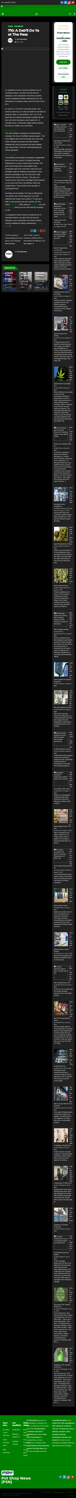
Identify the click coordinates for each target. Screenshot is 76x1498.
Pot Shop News (22, 39)
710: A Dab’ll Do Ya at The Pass (23, 32)
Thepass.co (9, 207)
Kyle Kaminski (60, 709)
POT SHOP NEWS (46, 1492)
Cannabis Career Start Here (6, 1432)
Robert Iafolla (59, 1256)
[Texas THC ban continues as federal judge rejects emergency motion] (61, 494)
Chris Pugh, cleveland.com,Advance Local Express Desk (62, 252)
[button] (70, 14)
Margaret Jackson (61, 1108)
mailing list (14, 204)
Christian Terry (60, 1022)
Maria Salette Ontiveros (62, 587)
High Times (59, 448)
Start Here (63, 62)
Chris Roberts (59, 296)
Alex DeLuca (59, 953)
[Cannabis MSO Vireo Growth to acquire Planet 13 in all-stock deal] (61, 1093)
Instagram (34, 204)
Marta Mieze (59, 791)
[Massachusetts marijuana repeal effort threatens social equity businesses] (61, 739)
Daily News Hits (19, 26)
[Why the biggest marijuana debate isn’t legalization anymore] (61, 238)
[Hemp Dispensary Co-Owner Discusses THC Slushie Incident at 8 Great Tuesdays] (61, 1294)
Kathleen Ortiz (60, 907)
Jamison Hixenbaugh (61, 1309)
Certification (16, 1429)
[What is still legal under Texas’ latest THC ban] (61, 1056)
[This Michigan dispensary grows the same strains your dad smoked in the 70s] (61, 697)
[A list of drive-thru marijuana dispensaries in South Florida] (61, 939)
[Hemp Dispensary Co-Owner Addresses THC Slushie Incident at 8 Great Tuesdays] (61, 1355)
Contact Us (71, 1495)
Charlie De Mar (60, 1229)
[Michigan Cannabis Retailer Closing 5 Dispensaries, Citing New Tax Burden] (61, 534)
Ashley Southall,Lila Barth (63, 870)
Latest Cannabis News (6, 1442)
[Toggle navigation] (36, 14)
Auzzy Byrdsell (60, 751)
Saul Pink (58, 830)
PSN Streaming (6, 1451)
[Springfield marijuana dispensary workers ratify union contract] (61, 778)
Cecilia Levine (59, 338)
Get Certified (63, 68)
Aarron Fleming (60, 182)
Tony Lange (59, 546)
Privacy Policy (70, 1492)
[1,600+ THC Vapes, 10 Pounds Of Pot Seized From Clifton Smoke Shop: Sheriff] (61, 323)
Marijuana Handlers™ (16, 1435)
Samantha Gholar (60, 145)
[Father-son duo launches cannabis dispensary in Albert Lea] (61, 1173)
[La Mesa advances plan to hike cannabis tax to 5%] (61, 972)
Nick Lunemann (60, 683)
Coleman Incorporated (14, 1495)
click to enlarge (10, 130)
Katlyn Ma (58, 1068)
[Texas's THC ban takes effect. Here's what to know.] (61, 895)
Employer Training (15, 1443)
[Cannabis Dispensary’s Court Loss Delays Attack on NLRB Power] (61, 1242)
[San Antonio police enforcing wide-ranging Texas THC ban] (61, 816)
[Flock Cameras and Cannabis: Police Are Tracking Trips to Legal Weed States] (61, 434)
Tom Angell (59, 388)
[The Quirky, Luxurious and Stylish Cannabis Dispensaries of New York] (61, 856)
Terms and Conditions (59, 1492)
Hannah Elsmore (60, 985)
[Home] (2, 14)
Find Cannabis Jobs (63, 75)
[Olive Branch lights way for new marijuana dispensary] (61, 170)
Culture (10, 26)
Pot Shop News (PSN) (16, 1480)
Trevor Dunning (60, 1185)
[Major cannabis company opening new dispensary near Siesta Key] (61, 130)
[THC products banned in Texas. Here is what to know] (61, 575)
